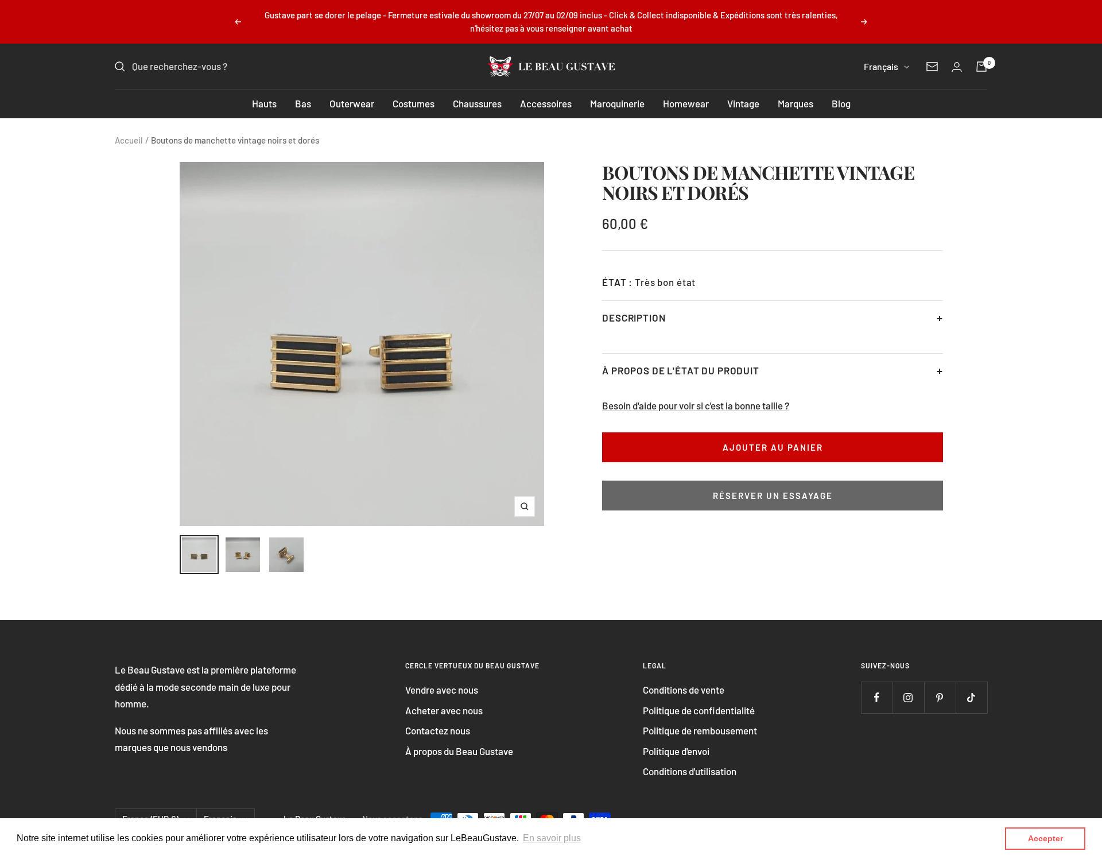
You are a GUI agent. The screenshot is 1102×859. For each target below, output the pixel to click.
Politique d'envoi (676, 751)
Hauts (264, 103)
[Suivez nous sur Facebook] (877, 697)
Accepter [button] (1045, 838)
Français (881, 66)
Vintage (743, 103)
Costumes (413, 103)
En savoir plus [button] (552, 838)
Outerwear (351, 103)
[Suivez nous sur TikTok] (971, 697)
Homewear (686, 103)
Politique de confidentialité (699, 710)
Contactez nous (437, 730)
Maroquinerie (617, 103)
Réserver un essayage (773, 495)
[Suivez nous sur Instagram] (908, 697)
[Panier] (981, 66)
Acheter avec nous (444, 710)
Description (633, 317)
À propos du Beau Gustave (459, 751)
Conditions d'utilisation (689, 771)
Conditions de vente (683, 689)
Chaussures (477, 103)
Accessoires (546, 103)
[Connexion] (957, 67)
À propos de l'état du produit (680, 370)
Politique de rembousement (700, 730)
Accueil (129, 140)
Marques (795, 103)
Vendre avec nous (441, 689)
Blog (841, 103)
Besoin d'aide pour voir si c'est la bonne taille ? (695, 405)
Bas (303, 103)
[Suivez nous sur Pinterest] (940, 697)
